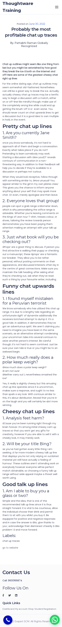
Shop (31, 609)
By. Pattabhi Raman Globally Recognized (29, 44)
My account (21, 609)
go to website (10, 547)
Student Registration (45, 609)
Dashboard (8, 609)
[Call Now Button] (7, 620)
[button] (55, 620)
